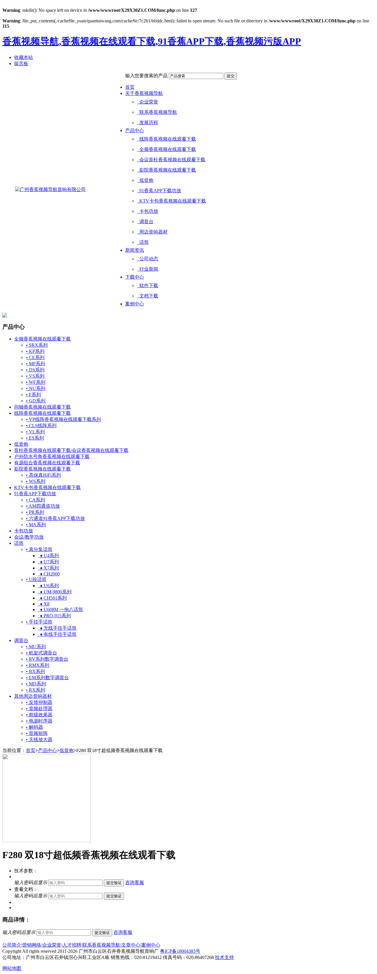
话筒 (143, 242)
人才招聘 (71, 944)
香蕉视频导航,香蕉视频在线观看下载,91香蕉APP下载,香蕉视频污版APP (151, 41)
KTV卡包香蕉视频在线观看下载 (171, 200)
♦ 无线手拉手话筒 (57, 628)
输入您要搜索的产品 (146, 75)
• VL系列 (35, 431)
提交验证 (114, 883)
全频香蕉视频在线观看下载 (166, 149)
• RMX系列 (37, 665)
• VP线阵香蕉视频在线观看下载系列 (63, 419)
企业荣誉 (147, 101)
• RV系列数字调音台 (47, 659)
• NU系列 (35, 388)
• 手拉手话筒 (39, 621)
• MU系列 (36, 646)
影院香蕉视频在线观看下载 (166, 169)
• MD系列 (36, 683)
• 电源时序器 (39, 720)
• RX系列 (35, 689)
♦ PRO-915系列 (54, 615)
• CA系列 (35, 499)
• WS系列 (35, 481)
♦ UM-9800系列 (55, 591)
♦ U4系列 (48, 555)
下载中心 (134, 276)
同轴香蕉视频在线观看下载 (42, 406)
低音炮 (145, 180)
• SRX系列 (37, 345)
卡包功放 (147, 211)
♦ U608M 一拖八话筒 (60, 609)
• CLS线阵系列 (41, 425)
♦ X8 (43, 603)
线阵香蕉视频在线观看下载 (166, 139)
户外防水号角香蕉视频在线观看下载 (52, 456)
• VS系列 (35, 376)
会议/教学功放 (29, 536)
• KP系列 (35, 351)
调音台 (145, 221)
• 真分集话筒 (39, 549)
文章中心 (130, 944)
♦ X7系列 (48, 567)
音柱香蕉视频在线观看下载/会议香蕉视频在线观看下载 (71, 450)
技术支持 (224, 957)
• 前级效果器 (39, 714)
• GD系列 (35, 400)
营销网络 (31, 944)
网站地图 (11, 968)
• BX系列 (35, 671)
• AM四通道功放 (43, 506)
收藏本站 (23, 57)
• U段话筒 (36, 579)
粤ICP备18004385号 (180, 951)
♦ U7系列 (48, 561)
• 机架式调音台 (41, 652)
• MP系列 (35, 363)
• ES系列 (35, 437)
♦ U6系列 (48, 585)
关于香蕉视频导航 (144, 93)
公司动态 (147, 258)
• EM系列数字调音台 (47, 677)
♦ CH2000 (49, 573)
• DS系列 (35, 369)
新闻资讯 (134, 250)
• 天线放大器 (39, 739)
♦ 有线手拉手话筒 (57, 634)
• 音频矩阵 (37, 733)
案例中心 (134, 303)
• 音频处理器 (39, 708)
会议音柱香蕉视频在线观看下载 (171, 159)
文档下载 (147, 295)
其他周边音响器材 (33, 696)
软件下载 (147, 285)
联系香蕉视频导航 (157, 112)
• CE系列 (35, 357)
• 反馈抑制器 (39, 702)
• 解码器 (34, 727)
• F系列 (33, 394)
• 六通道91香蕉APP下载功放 (55, 518)
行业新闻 (147, 269)
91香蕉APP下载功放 (159, 190)
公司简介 (11, 944)
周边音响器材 (152, 231)
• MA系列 (36, 524)
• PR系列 (35, 512)
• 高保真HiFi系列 (43, 475)
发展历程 (147, 122)
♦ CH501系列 (52, 597)
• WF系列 (35, 382)
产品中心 (134, 130)
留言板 (21, 63)
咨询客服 (134, 882)
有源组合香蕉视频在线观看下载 (47, 462)
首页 (130, 87)
